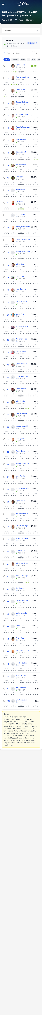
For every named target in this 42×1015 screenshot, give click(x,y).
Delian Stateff (21, 152)
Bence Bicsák (21, 65)
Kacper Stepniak (22, 426)
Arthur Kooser (21, 675)
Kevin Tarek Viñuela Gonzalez (23, 650)
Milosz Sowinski (21, 301)
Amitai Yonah (21, 139)
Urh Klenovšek (21, 700)
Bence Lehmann (22, 351)
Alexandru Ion (21, 625)
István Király (20, 214)
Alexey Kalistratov (23, 226)
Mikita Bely (20, 264)
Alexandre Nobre (22, 339)
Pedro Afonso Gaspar (23, 376)
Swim (23, 60)
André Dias (20, 638)
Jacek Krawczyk (22, 575)
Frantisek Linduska (23, 239)
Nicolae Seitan (21, 663)
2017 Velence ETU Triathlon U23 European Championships (20, 14)
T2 (39, 60)
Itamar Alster (21, 189)
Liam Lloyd (20, 276)
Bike (33, 60)
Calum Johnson (21, 364)
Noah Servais (21, 289)
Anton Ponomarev (22, 488)
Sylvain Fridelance (22, 77)
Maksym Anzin (21, 613)
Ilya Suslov (20, 588)
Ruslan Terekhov (22, 538)
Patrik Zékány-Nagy (23, 451)
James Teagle (21, 164)
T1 (28, 60)
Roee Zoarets (21, 389)
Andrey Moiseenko (23, 251)
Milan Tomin (20, 401)
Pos (6, 60)
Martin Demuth (21, 413)
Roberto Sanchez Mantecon (23, 127)
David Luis (19, 202)
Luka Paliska (20, 476)
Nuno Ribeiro (20, 551)
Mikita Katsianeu (22, 563)
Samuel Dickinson (22, 102)
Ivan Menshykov (22, 513)
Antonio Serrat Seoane (23, 114)
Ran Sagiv (19, 177)
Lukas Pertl (20, 314)
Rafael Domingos (22, 526)
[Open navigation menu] (3, 3)
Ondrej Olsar (20, 438)
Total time (15, 60)
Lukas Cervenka (22, 600)
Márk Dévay (20, 89)
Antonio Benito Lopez (23, 326)
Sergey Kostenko (22, 463)
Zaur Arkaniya (21, 688)
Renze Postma (21, 501)
